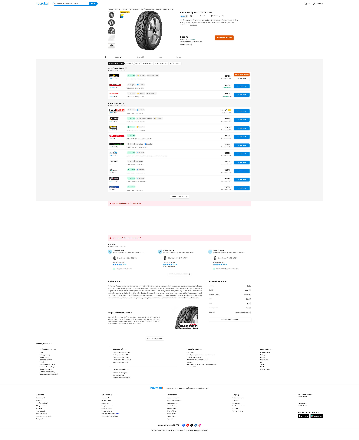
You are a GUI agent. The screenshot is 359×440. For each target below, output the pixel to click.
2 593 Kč (228, 136)
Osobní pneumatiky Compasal (121, 352)
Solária (41, 352)
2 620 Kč (228, 161)
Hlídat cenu (205, 16)
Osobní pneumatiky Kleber (147, 9)
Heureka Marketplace (173, 406)
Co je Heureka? (40, 398)
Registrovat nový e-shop (174, 401)
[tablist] (165, 57)
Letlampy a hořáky (44, 355)
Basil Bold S (190, 362)
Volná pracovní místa (42, 406)
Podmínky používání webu (199, 430)
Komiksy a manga (44, 357)
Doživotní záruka (151, 93)
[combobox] (71, 4)
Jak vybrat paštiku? (118, 375)
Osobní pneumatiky (134, 9)
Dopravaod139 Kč (226, 181)
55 (247, 304)
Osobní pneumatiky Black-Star (122, 360)
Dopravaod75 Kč (226, 113)
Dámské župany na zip (45, 369)
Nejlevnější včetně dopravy (143, 63)
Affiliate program (172, 414)
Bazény (262, 357)
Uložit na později (218, 16)
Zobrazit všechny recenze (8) (179, 274)
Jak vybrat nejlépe (119, 369)
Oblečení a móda (265, 369)
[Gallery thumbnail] (111, 15)
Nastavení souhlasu (107, 408)
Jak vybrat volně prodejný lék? (122, 378)
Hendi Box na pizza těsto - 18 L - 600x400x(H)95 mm (201, 365)
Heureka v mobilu (106, 401)
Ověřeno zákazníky (237, 398)
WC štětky (42, 362)
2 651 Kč (228, 178)
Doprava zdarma (227, 88)
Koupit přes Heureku (242, 75)
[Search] (105, 57)
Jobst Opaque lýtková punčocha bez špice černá (201, 355)
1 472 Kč (225, 110)
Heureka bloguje (40, 411)
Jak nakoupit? (105, 398)
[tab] (118, 57)
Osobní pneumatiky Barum (120, 362)
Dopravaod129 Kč (226, 164)
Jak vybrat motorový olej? (120, 373)
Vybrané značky (118, 349)
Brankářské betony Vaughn (47, 367)
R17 (247, 308)
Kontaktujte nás (302, 397)
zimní (246, 290)
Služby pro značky (172, 408)
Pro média (39, 408)
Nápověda (170, 419)
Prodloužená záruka (152, 76)
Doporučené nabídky (117, 63)
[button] (118, 57)
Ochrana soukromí (106, 411)
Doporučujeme (265, 349)
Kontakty (38, 401)
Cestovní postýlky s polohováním (49, 374)
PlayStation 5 (264, 360)
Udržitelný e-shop (237, 411)
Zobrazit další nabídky (179, 196)
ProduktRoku (236, 403)
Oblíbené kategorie (46, 349)
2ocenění (142, 76)
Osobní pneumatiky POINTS (121, 357)
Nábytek (262, 367)
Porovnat (195, 16)
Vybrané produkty (193, 349)
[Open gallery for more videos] (111, 45)
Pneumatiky (125, 9)
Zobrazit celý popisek (155, 338)
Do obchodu (241, 78)
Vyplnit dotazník (302, 406)
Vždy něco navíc (185, 45)
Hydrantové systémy (45, 360)
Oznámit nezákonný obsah (43, 416)
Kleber (249, 286)
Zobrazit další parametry (230, 319)
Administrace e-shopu (173, 398)
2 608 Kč (228, 153)
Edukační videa (171, 416)
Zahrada (262, 365)
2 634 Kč (228, 170)
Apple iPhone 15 (265, 352)
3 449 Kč (228, 94)
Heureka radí (105, 403)
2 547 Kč (228, 119)
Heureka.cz (110, 9)
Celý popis (193, 25)
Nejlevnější (129, 63)
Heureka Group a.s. (171, 430)
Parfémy (262, 355)
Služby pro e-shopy (172, 403)
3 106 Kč (228, 85)
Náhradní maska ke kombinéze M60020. (198, 360)
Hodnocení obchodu (161, 63)
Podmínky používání (41, 403)
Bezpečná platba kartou (108, 414)
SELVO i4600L (190, 352)
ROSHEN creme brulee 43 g (194, 357)
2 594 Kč (228, 144)
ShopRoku (235, 401)
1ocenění (142, 85)
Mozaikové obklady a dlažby (47, 365)
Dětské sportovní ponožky (47, 372)
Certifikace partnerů (238, 406)
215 (247, 299)
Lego (261, 362)
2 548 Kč (228, 127)
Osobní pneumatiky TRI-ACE (121, 355)
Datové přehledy (172, 411)
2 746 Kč (228, 76)
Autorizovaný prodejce (145, 118)
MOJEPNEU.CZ (140, 253)
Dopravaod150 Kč (226, 147)
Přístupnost (39, 419)
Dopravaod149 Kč (226, 78)
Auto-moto (117, 9)
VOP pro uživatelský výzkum (109, 416)
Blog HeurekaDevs (41, 414)
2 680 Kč (228, 187)
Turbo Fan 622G (191, 367)
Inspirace (235, 408)
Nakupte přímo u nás (107, 406)
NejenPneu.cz (190, 253)
